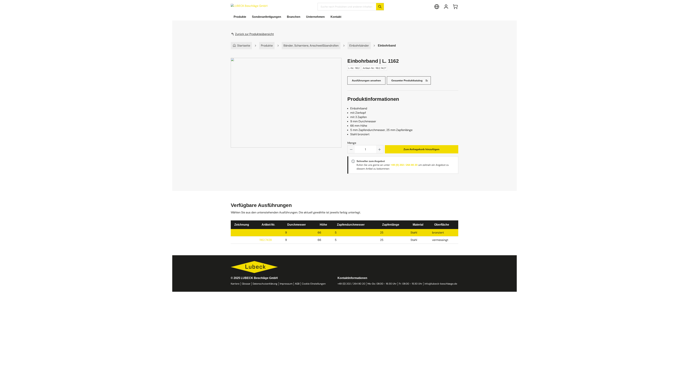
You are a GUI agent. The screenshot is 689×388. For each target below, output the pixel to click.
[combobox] (347, 6)
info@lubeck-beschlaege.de (441, 283)
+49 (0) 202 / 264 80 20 (404, 164)
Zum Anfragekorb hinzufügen (421, 149)
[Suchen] (380, 6)
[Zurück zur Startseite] (249, 6)
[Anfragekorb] (455, 7)
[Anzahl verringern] (351, 149)
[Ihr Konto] (446, 7)
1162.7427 (265, 232)
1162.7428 (265, 240)
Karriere (235, 283)
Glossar (246, 283)
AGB (297, 283)
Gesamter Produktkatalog (407, 80)
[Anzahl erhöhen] (379, 149)
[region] (286, 106)
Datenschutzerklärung (265, 283)
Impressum (286, 283)
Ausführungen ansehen (366, 80)
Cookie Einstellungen (314, 283)
